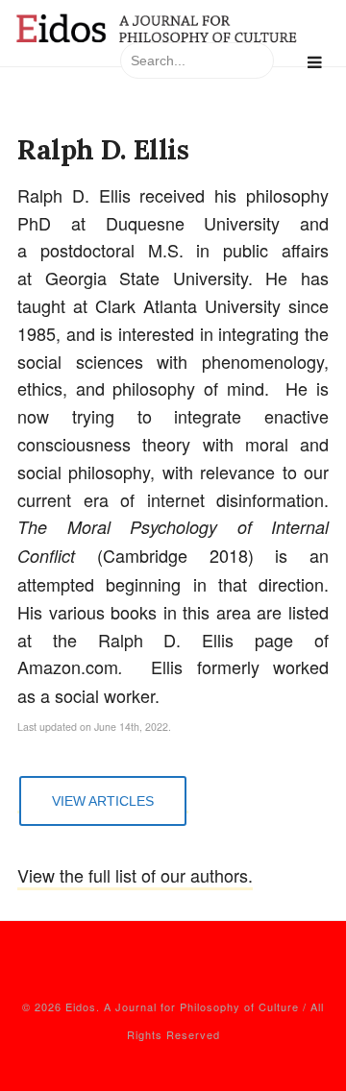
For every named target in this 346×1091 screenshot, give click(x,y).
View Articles (103, 801)
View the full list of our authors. (135, 874)
